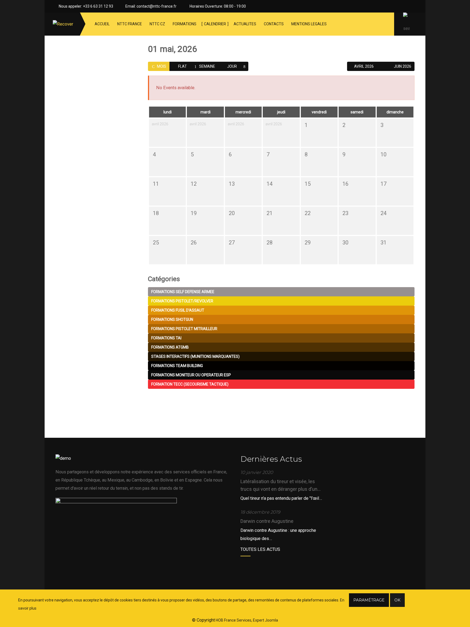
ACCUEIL (102, 24)
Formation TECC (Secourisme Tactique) (189, 384)
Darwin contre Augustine (266, 521)
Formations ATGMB (170, 347)
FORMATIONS (184, 24)
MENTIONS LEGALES (309, 24)
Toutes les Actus (260, 549)
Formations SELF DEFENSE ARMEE (182, 292)
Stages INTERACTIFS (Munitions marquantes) (195, 356)
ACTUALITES (245, 24)
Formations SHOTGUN (172, 319)
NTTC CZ (157, 24)
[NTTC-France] (63, 24)
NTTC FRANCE (129, 24)
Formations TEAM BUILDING (177, 366)
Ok (397, 600)
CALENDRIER (215, 24)
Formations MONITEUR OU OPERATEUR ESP (191, 375)
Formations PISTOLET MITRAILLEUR (184, 329)
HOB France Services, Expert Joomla (246, 620)
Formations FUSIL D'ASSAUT (177, 310)
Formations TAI (166, 338)
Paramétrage (369, 600)
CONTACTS (274, 24)
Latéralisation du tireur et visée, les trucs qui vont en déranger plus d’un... (280, 485)
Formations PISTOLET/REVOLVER (182, 301)
